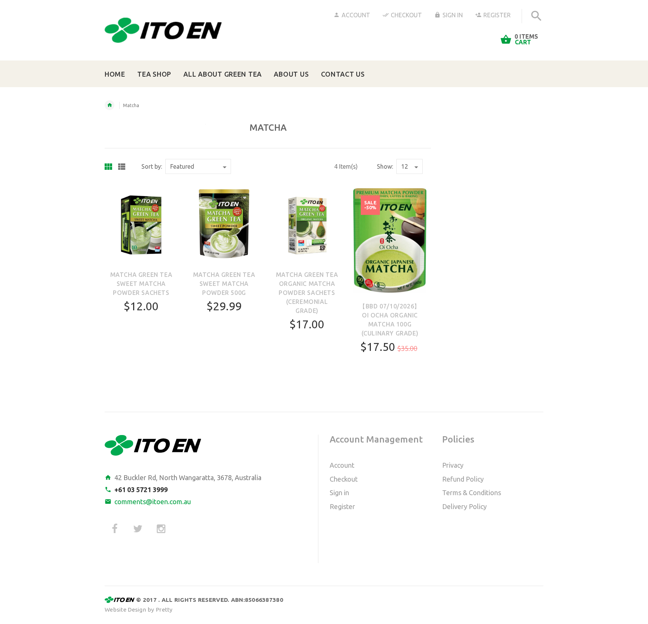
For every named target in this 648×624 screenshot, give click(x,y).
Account (356, 15)
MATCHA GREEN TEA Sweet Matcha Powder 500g (224, 283)
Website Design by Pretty (139, 609)
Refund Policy (463, 479)
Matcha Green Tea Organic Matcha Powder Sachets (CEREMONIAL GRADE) (307, 292)
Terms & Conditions (471, 492)
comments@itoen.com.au (152, 501)
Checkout (406, 15)
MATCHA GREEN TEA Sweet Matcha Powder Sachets (141, 283)
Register (497, 15)
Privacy (453, 465)
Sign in (339, 492)
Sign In (452, 15)
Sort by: (151, 166)
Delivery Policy (464, 506)
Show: (385, 166)
